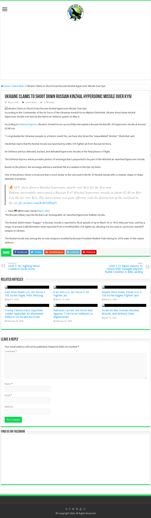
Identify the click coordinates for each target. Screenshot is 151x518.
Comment (11, 351)
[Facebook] (70, 509)
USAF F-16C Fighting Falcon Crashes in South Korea (24, 266)
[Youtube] (80, 509)
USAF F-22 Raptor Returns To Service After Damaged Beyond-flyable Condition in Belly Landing (124, 267)
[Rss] (66, 509)
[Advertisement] (75, 50)
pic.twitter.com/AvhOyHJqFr (38, 202)
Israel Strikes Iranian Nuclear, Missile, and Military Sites (121, 312)
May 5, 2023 (43, 210)
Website (9, 406)
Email (8, 395)
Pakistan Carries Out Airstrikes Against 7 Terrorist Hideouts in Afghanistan (73, 314)
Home (6, 86)
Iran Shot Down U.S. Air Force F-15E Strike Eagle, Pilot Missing (25, 293)
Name (9, 384)
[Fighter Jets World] (75, 11)
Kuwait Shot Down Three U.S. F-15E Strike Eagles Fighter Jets (122, 293)
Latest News (18, 86)
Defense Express (28, 124)
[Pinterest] (77, 509)
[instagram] (84, 509)
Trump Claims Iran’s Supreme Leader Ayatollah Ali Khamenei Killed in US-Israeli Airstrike (24, 314)
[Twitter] (73, 509)
